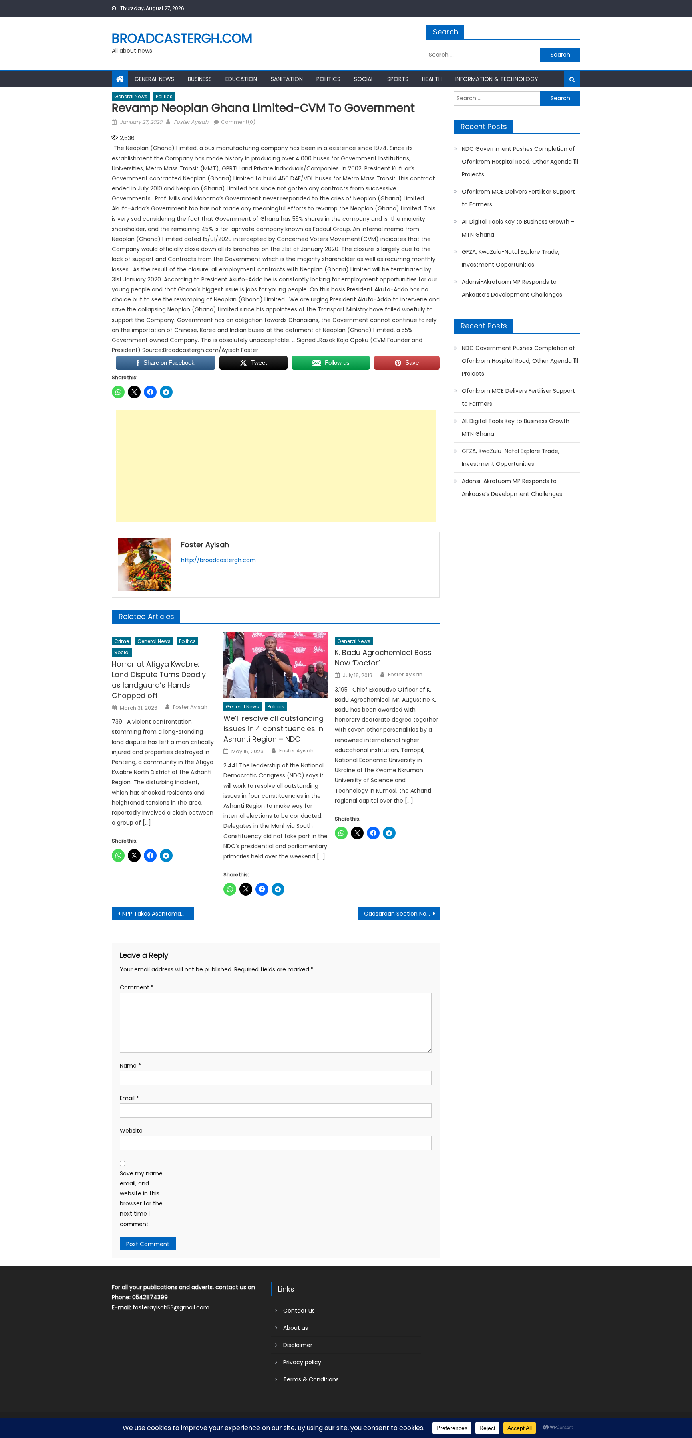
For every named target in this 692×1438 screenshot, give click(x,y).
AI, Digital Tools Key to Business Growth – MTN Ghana (518, 228)
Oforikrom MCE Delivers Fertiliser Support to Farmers (518, 198)
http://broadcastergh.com (218, 560)
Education (241, 79)
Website (131, 1131)
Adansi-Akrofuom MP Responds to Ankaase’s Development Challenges (512, 288)
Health (432, 79)
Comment (137, 987)
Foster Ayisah (191, 122)
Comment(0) (238, 122)
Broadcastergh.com (182, 38)
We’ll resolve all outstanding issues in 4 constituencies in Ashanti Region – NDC (273, 728)
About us (295, 1328)
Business (200, 79)
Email (129, 1098)
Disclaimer (297, 1345)
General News (154, 79)
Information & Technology (496, 79)
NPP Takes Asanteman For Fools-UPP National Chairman (158, 914)
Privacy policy (302, 1362)
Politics (328, 79)
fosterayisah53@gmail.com (171, 1307)
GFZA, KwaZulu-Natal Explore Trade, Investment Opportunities (510, 258)
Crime (121, 641)
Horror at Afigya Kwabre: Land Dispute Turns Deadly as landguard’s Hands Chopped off (159, 679)
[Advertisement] (276, 466)
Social (364, 79)
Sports (397, 79)
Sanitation (287, 79)
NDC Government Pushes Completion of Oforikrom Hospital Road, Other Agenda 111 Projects (520, 161)
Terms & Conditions (311, 1379)
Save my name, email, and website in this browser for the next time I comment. (142, 1198)
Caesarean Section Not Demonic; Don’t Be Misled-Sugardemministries (402, 914)
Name (130, 1066)
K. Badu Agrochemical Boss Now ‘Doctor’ (383, 657)
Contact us (299, 1311)
